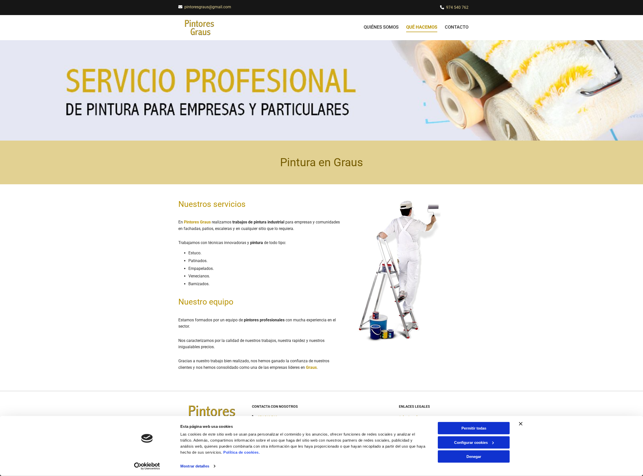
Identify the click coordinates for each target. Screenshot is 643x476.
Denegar (473, 456)
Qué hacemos (421, 27)
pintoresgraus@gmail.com (207, 7)
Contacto (456, 27)
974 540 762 (457, 7)
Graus (311, 367)
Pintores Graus (197, 222)
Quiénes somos (381, 27)
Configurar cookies (471, 442)
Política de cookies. (241, 452)
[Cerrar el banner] (520, 424)
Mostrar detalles (194, 466)
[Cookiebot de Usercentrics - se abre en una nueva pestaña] (147, 466)
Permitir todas (473, 428)
